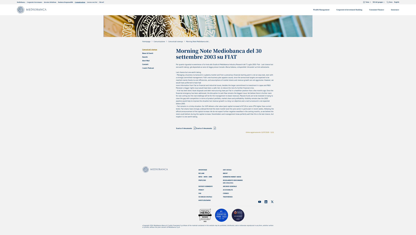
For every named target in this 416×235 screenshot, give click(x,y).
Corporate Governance (34, 2)
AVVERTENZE (202, 170)
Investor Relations (50, 2)
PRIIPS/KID (202, 180)
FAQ (199, 193)
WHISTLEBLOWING (204, 200)
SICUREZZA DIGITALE (205, 197)
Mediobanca (21, 2)
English (396, 2)
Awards (145, 57)
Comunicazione (80, 2)
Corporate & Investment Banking (349, 10)
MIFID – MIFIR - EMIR (205, 177)
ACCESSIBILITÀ (228, 190)
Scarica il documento (184, 128)
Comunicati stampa (149, 49)
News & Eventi (147, 53)
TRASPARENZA (228, 197)
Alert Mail (146, 61)
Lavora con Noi (92, 2)
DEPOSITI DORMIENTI (205, 186)
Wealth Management (321, 10)
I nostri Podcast (148, 68)
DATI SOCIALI (227, 170)
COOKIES (226, 193)
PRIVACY (201, 190)
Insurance (395, 10)
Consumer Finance (376, 10)
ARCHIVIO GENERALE (230, 186)
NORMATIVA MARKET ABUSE (232, 177)
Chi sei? (101, 2)
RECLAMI (201, 173)
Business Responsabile (65, 2)
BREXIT (225, 173)
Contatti (145, 64)
